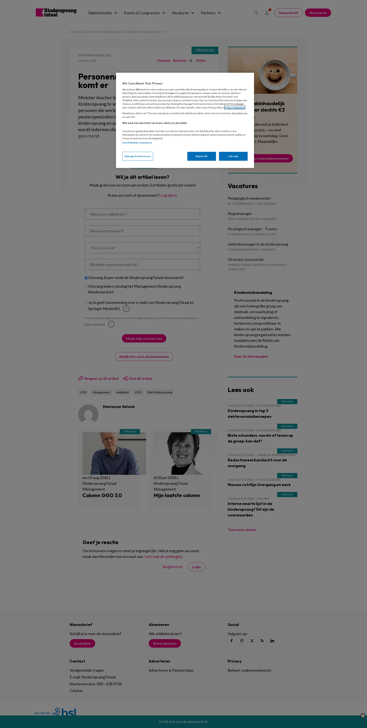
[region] (185, 120)
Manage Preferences (138, 156)
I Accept (233, 156)
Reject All (201, 156)
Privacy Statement (234, 107)
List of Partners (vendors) (137, 142)
